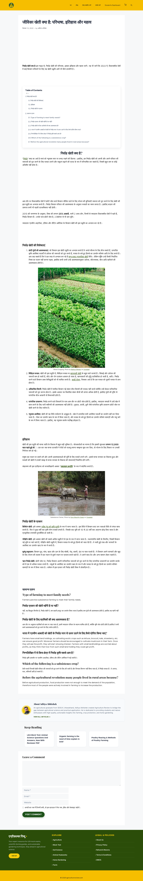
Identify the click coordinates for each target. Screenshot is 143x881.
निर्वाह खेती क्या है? (32, 96)
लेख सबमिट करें (86, 5)
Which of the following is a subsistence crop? (48, 138)
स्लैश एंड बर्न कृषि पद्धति (50, 526)
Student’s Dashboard (112, 5)
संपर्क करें (98, 5)
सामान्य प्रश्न (30, 113)
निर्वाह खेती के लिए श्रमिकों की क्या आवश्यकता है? (45, 126)
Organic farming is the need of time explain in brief (69, 739)
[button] (125, 5)
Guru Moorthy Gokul (77, 517)
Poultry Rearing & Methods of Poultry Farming (103, 738)
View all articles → (42, 717)
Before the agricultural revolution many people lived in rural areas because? (60, 142)
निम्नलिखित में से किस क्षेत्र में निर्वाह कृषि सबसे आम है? (46, 134)
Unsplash (87, 369)
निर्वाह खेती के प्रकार (37, 109)
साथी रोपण (76, 379)
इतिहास (33, 105)
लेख (77, 5)
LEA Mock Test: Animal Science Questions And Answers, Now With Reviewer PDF (37, 739)
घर (71, 5)
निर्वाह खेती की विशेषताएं (36, 101)
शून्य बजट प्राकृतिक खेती (78, 256)
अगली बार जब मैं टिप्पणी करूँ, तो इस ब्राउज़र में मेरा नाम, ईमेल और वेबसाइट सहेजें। (53, 807)
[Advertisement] (71, 46)
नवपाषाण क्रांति (67, 466)
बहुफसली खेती (75, 373)
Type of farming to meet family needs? (45, 118)
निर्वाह (25, 158)
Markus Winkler (76, 369)
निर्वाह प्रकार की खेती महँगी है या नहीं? (41, 122)
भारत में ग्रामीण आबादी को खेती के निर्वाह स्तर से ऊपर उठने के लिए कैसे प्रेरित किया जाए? (56, 130)
